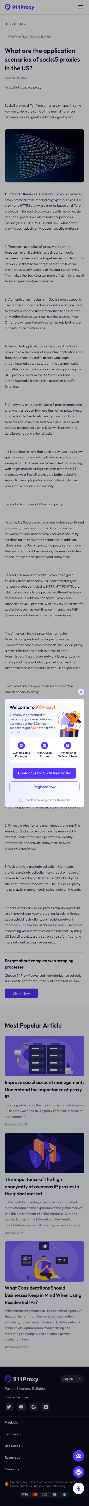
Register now (45, 786)
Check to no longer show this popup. (47, 800)
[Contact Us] (78, 1472)
